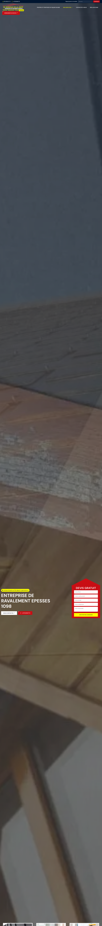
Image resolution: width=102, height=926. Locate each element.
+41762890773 (16, 1)
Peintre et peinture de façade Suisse (48, 7)
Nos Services (67, 7)
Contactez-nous (81, 7)
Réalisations (94, 7)
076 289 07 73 (7, 1)
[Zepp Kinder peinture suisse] (13, 7)
